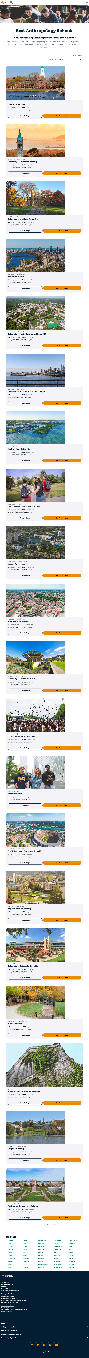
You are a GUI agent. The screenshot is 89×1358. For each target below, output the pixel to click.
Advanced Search (78, 55)
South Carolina (58, 1267)
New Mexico (57, 1240)
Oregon (56, 1258)
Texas (70, 1246)
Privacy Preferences (6, 1311)
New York (56, 1243)
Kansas (25, 1255)
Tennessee (72, 1243)
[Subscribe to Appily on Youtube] (56, 1344)
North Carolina (58, 1246)
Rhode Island (57, 1264)
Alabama (10, 1240)
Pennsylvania (57, 1261)
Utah (70, 1249)
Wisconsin (72, 1264)
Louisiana (26, 1261)
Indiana (25, 1249)
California (10, 1252)
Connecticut (11, 1258)
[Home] (7, 2)
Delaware (10, 1261)
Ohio (55, 1252)
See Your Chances (62, 116)
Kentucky (26, 1258)
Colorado (10, 1255)
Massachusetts (42, 1240)
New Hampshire (43, 1264)
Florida (10, 1264)
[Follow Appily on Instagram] (32, 1344)
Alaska (9, 1243)
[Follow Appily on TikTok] (50, 1344)
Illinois (25, 1246)
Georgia (10, 1267)
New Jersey (41, 1267)
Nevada (40, 1261)
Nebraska (41, 1258)
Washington (72, 1258)
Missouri (40, 1252)
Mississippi (41, 1249)
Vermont (71, 1252)
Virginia (71, 1255)
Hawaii (25, 1240)
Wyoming (71, 1267)
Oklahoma (57, 1255)
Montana (40, 1255)
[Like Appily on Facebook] (44, 1344)
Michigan (41, 1243)
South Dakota (73, 1240)
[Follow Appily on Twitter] (38, 1344)
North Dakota (57, 1249)
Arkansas (10, 1249)
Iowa (24, 1252)
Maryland (25, 1267)
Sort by (51, 59)
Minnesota (41, 1246)
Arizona (10, 1246)
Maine (25, 1264)
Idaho (24, 1243)
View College (25, 116)
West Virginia (72, 1261)
